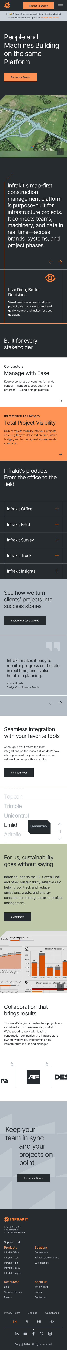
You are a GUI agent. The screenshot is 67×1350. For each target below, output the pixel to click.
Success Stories (13, 1292)
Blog (6, 1286)
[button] (60, 262)
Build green (17, 916)
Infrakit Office (11, 1252)
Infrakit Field (11, 1262)
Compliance (52, 1312)
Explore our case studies (25, 620)
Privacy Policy (12, 1312)
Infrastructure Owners (47, 1257)
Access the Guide (50, 17)
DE (39, 1321)
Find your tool (19, 772)
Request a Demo (38, 5)
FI (27, 1321)
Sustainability (42, 1262)
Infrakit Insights (12, 1273)
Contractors (41, 1252)
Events (8, 1297)
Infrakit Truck (11, 1257)
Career (38, 1292)
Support (9, 1242)
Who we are (41, 1286)
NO (52, 1321)
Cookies (32, 1312)
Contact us (41, 1297)
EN (15, 1321)
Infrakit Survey (12, 1267)
